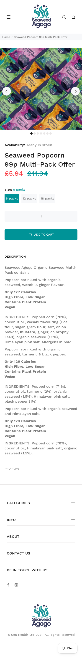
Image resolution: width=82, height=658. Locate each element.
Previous (6, 91)
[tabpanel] (41, 89)
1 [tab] (31, 133)
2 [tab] (34, 133)
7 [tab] (50, 133)
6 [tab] (47, 133)
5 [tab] (44, 133)
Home (6, 37)
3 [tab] (38, 133)
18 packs (47, 198)
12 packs (29, 198)
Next (75, 91)
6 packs (12, 198)
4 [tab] (41, 133)
